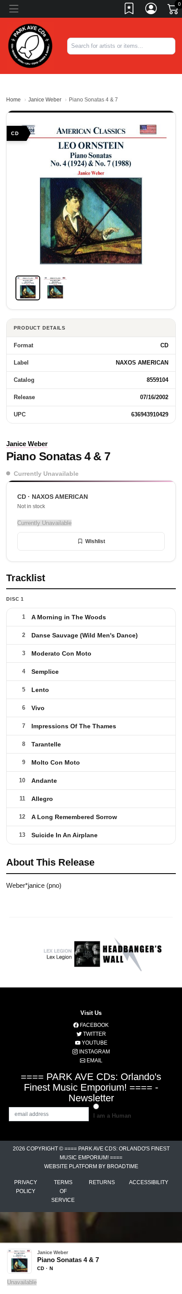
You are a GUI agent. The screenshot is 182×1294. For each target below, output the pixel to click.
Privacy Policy (25, 1186)
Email (93, 1060)
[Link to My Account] (151, 10)
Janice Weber (44, 100)
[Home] (30, 45)
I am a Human (112, 1115)
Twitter (94, 1034)
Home (13, 100)
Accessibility (148, 1182)
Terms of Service (63, 1191)
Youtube (93, 1043)
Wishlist (95, 541)
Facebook (94, 1025)
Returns (102, 1182)
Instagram (94, 1052)
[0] (173, 10)
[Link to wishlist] (129, 10)
